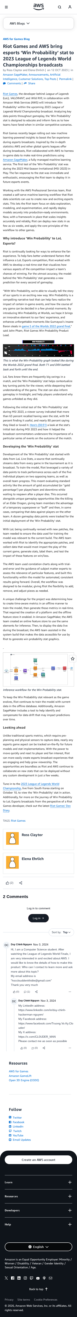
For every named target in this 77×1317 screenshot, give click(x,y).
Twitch (17, 1131)
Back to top (36, 1289)
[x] (6, 1278)
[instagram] (25, 1278)
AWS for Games (18, 1071)
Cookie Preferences (45, 1299)
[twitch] (31, 1278)
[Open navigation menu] (6, 7)
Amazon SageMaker (15, 159)
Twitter (17, 1117)
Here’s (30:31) (38, 425)
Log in (36, 918)
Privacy (9, 1299)
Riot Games (10, 93)
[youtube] (37, 1278)
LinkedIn (17, 1126)
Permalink (65, 79)
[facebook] (12, 1278)
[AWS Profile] (70, 7)
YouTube (17, 1135)
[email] (50, 1278)
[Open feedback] (72, 658)
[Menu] (70, 991)
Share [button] (31, 83)
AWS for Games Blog (16, 39)
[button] (20, 23)
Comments (14, 83)
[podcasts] (44, 1278)
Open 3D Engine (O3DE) (24, 1080)
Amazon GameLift (20, 1075)
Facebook (18, 1122)
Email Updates (21, 1139)
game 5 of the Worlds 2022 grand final (46, 326)
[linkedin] (19, 1278)
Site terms (23, 1299)
